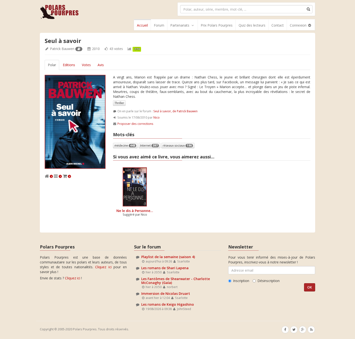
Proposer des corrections (135, 124)
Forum (159, 25)
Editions (69, 65)
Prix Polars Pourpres (217, 25)
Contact (277, 25)
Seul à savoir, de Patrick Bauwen (175, 111)
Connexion (298, 25)
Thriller (119, 103)
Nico (156, 117)
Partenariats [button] (179, 25)
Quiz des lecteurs (252, 25)
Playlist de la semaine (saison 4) (168, 256)
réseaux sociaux (177, 145)
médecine (124, 145)
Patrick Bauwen (62, 48)
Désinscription (268, 280)
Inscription (241, 280)
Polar (52, 65)
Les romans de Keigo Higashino (167, 304)
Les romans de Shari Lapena (165, 268)
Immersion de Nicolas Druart (165, 293)
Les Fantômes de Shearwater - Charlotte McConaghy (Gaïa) (175, 280)
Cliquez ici (103, 267)
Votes (86, 65)
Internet (149, 145)
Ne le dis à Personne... (134, 210)
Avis (101, 65)
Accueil (142, 25)
